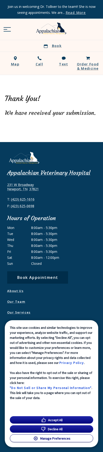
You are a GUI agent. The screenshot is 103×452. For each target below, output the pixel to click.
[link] (51, 28)
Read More (76, 13)
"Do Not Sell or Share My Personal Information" (51, 388)
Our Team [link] (16, 301)
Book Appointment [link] (37, 277)
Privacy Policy (71, 363)
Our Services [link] (19, 312)
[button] (7, 29)
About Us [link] (15, 291)
